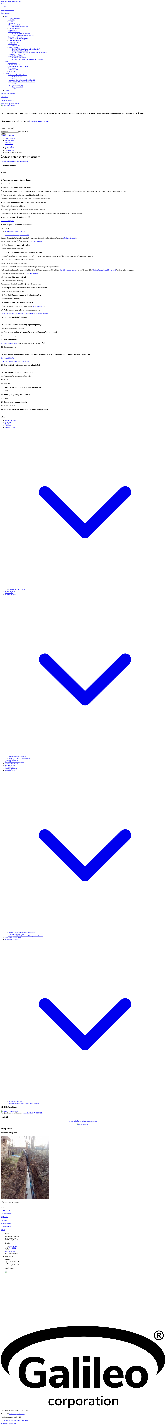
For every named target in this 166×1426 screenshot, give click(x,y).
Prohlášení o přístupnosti (8, 1423)
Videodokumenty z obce (15, 40)
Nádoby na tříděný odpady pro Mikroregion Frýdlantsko (29, 52)
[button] (85, 587)
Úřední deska (12, 63)
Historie (10, 21)
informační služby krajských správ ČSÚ (17, 235)
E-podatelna (12, 68)
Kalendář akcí (12, 30)
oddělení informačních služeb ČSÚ (15, 231)
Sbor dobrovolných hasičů (16, 85)
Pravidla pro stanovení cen (68, 270)
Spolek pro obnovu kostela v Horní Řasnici (21, 80)
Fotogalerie (11, 23)
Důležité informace (14, 32)
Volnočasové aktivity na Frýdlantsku (23, 35)
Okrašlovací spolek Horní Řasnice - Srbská (21, 82)
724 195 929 (13, 1248)
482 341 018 (13, 1246)
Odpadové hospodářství (15, 56)
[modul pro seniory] (83, 1124)
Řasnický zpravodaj (14, 45)
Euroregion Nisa (6, 1226)
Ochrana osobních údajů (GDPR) (18, 66)
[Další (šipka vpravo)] (3, 1207)
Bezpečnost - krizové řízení (16, 54)
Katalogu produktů (36, 241)
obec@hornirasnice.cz (11, 1251)
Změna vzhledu (5, 1420)
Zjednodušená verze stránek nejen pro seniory (83, 1121)
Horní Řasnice (5, 13)
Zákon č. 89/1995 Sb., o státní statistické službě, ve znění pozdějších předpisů (24, 313)
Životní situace (12, 44)
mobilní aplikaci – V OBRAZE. (33, 1113)
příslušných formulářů (69, 238)
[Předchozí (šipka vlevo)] (1, 1207)
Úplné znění (24, 161)
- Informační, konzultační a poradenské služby (15, 361)
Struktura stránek (16, 1420)
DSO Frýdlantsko (6, 1213)
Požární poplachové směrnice (21, 33)
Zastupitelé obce (13, 70)
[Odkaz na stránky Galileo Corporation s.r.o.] (83, 1407)
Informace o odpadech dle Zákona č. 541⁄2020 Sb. (27, 59)
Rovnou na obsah (6, 1)
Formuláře (11, 71)
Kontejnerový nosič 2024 (20, 51)
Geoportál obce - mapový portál (18, 39)
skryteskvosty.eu (6, 1223)
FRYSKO (4, 1220)
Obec (6, 16)
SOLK (3, 1230)
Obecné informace (14, 18)
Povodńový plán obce (15, 37)
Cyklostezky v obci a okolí (20, 26)
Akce (14, 78)
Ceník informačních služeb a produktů (104, 270)
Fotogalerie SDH (17, 87)
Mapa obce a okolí (14, 25)
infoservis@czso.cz (38, 306)
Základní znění (5, 161)
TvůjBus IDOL (5, 1210)
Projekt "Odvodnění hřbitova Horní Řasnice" (26, 49)
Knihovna (11, 20)
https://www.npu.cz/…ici (39, 121)
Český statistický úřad (7, 221)
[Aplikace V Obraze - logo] (9, 1111)
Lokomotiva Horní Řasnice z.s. (17, 75)
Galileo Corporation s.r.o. (16, 1414)
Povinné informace (14, 64)
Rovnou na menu (17, 1)
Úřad (6, 61)
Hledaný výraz (23, 131)
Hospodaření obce (14, 42)
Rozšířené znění (15, 161)
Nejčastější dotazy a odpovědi (10, 343)
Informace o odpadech (19, 57)
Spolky (7, 73)
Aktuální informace (14, 28)
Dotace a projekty (13, 47)
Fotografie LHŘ (17, 76)
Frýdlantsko (4, 1217)
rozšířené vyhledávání (7, 135)
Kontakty (7, 90)
